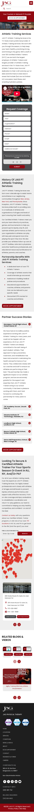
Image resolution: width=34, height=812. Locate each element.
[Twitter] (8, 781)
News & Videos (8, 743)
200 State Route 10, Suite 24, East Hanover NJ (17, 597)
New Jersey (25, 199)
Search (25, 534)
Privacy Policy (13, 809)
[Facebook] (4, 781)
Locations (6, 732)
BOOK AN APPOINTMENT (17, 18)
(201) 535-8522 (8, 798)
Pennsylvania (17, 202)
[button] (20, 554)
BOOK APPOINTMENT (12, 306)
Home (5, 729)
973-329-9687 (13, 608)
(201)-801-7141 (7, 790)
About (5, 746)
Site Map (23, 809)
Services (6, 736)
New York (5, 202)
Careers (5, 760)
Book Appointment (23, 616)
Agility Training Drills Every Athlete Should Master (17, 687)
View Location (10, 616)
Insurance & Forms (9, 757)
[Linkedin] (16, 781)
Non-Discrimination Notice (11, 775)
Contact (6, 753)
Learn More (8, 654)
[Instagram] (12, 781)
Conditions (7, 739)
